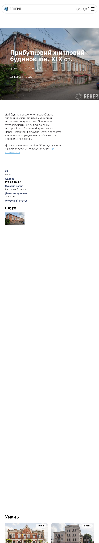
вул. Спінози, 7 (13, 181)
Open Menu (92, 9)
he (86, 9)
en (79, 9)
